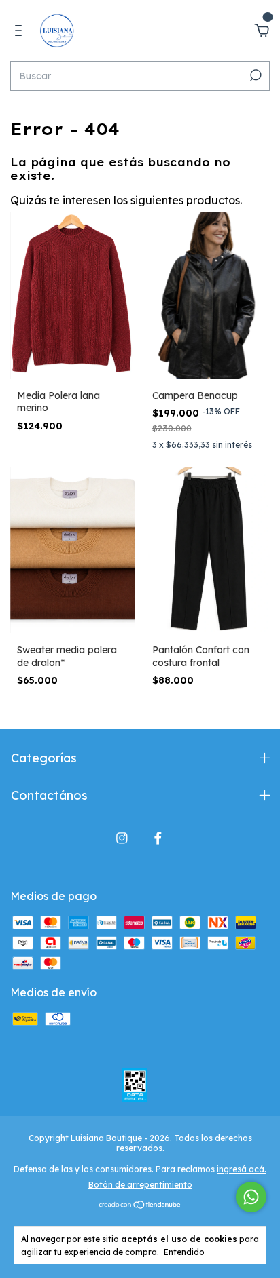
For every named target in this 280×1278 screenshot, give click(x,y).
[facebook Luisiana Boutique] (158, 838)
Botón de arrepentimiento (140, 1185)
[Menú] (20, 31)
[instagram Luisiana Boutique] (122, 838)
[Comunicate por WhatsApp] (251, 1197)
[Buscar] (254, 75)
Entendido (184, 1252)
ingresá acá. (241, 1169)
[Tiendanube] (140, 1205)
